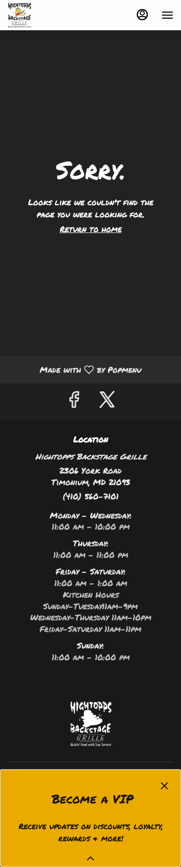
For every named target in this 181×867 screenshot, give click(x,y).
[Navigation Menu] (167, 15)
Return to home (91, 229)
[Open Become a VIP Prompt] (90, 858)
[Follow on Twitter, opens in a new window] (107, 401)
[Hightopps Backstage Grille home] (53, 15)
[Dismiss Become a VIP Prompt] (164, 786)
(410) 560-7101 (91, 496)
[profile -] (142, 15)
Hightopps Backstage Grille (90, 723)
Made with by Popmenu (74, 369)
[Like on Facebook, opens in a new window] (74, 401)
